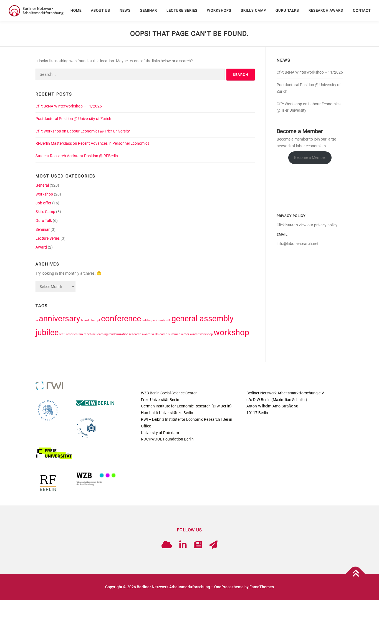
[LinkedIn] (182, 545)
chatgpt (95, 320)
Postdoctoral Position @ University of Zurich (73, 118)
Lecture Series (182, 10)
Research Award (326, 10)
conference (121, 318)
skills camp (159, 334)
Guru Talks (287, 10)
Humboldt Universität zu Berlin (167, 412)
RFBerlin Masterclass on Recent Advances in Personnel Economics (92, 143)
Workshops (219, 10)
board (85, 320)
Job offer (43, 203)
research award (139, 334)
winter (185, 334)
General (42, 185)
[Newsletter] (198, 545)
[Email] (213, 545)
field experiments (154, 320)
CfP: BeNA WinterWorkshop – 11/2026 (69, 106)
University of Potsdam (160, 432)
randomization (118, 334)
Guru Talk (44, 220)
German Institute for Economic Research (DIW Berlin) (186, 406)
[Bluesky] (166, 545)
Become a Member (310, 157)
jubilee (47, 332)
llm (81, 334)
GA (168, 320)
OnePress (222, 587)
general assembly (202, 318)
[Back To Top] (355, 574)
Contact (362, 10)
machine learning (96, 334)
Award (41, 247)
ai (37, 320)
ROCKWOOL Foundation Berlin (167, 439)
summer (174, 334)
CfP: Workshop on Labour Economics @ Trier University (83, 131)
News (125, 10)
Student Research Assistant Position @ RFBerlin (77, 156)
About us (100, 10)
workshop (231, 332)
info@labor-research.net (298, 243)
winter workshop (201, 334)
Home (76, 10)
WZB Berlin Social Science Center (169, 393)
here (289, 225)
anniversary (59, 318)
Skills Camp (253, 10)
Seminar (148, 10)
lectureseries (68, 334)
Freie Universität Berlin (160, 399)
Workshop (44, 194)
